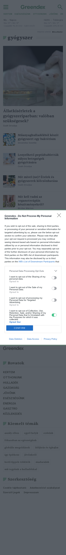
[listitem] (33, 270)
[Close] (60, 216)
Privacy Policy (50, 339)
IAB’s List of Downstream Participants (37, 261)
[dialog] (33, 277)
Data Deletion (15, 339)
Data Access (33, 339)
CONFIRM (19, 328)
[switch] (54, 277)
